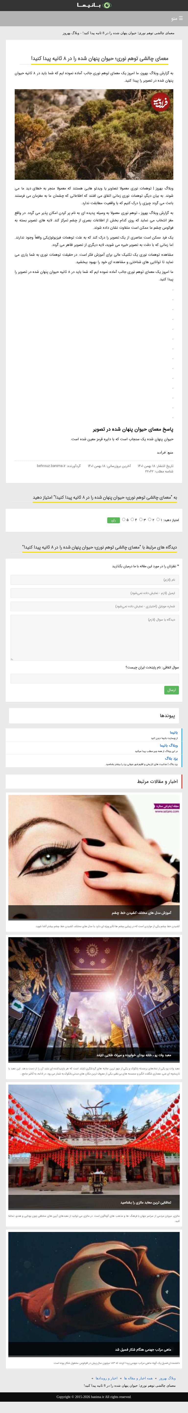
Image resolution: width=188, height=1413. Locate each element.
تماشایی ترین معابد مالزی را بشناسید (145, 1202)
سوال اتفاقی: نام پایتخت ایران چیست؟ (152, 667)
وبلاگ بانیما (169, 746)
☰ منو (177, 18)
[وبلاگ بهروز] (94, 5)
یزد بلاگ (171, 759)
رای (113, 520)
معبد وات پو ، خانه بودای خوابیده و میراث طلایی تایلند (133, 1055)
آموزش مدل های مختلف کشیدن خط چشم (141, 913)
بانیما (174, 732)
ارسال (171, 690)
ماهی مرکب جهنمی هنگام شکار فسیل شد (143, 1349)
